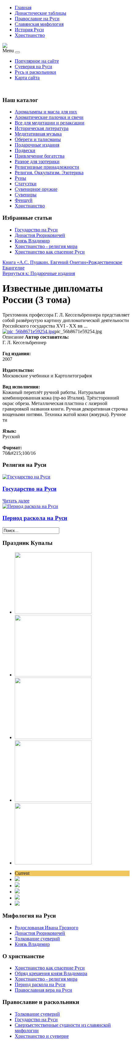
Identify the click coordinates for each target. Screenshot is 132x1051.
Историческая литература (41, 128)
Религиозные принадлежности (47, 167)
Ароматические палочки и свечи (49, 117)
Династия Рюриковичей (40, 235)
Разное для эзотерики (37, 161)
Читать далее (15, 500)
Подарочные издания (37, 145)
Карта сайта (27, 77)
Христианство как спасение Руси (50, 251)
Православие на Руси (37, 18)
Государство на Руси (36, 229)
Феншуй (24, 200)
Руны (20, 178)
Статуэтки (26, 183)
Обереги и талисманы (38, 139)
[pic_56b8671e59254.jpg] (28, 331)
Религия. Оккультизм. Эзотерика (49, 172)
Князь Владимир (32, 240)
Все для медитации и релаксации (49, 122)
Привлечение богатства (39, 156)
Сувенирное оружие (36, 189)
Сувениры (26, 194)
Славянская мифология (39, 24)
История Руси (29, 29)
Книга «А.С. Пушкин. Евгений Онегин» (45, 262)
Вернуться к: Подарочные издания (38, 273)
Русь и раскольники (35, 72)
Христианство (30, 35)
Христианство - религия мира (46, 246)
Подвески (25, 150)
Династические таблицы (40, 13)
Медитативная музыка (38, 133)
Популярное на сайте (37, 61)
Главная (23, 7)
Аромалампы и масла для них (46, 111)
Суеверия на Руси (33, 66)
